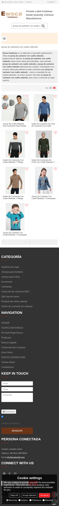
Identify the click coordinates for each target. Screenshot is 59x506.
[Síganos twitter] (9, 473)
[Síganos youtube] (4, 473)
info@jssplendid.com (16, 457)
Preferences (36, 500)
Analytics (24, 500)
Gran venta (6, 352)
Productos (6, 337)
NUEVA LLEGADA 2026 (13, 357)
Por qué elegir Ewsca (12, 333)
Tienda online (8, 362)
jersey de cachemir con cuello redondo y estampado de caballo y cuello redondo (15, 235)
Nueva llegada (8, 342)
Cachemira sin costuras (13, 347)
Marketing (49, 500)
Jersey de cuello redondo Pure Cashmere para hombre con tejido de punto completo (15, 126)
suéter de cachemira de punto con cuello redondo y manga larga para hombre (43, 162)
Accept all (44, 495)
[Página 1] (25, 242)
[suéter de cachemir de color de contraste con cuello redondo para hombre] (43, 107)
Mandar (17, 430)
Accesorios (10, 412)
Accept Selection (29, 495)
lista (50, 88)
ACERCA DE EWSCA (12, 328)
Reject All (14, 495)
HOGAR (5, 323)
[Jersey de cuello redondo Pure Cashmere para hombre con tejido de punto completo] (15, 107)
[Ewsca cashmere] (13, 14)
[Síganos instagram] (15, 473)
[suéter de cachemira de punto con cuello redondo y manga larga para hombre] (43, 144)
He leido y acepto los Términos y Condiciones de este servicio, (14, 420)
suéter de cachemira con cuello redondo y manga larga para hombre (13, 162)
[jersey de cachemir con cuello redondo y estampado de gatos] (43, 180)
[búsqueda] (43, 26)
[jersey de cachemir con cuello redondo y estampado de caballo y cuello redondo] (15, 216)
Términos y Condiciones (10, 423)
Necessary (13, 500)
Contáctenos (7, 367)
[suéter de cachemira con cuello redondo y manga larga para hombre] (15, 144)
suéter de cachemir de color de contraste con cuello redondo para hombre (43, 126)
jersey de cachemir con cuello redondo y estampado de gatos (43, 198)
